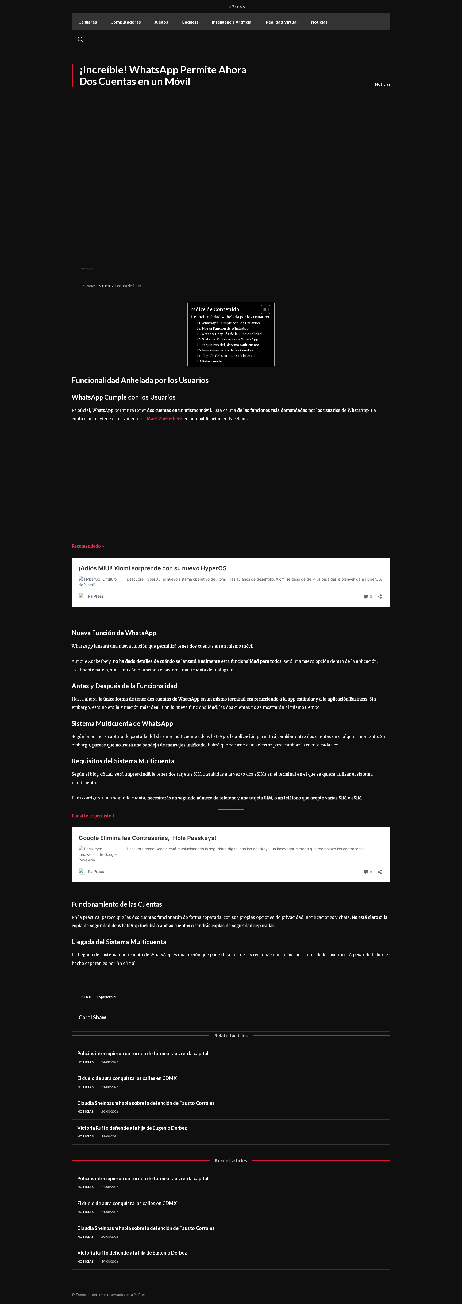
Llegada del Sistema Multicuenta (228, 356)
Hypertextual (106, 997)
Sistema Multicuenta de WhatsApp (230, 339)
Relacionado (212, 361)
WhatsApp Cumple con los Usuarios (231, 323)
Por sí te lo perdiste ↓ (93, 815)
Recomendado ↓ (88, 546)
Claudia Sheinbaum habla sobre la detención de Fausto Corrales (146, 1103)
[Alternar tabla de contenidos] (263, 309)
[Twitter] (238, 996)
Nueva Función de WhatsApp (225, 328)
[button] (231, 39)
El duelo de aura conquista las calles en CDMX (127, 1078)
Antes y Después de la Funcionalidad (232, 334)
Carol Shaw (92, 1017)
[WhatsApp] (262, 996)
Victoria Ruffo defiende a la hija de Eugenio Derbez (132, 1128)
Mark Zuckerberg (165, 418)
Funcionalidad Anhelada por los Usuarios (231, 317)
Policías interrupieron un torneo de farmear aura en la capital (143, 1053)
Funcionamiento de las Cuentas (227, 350)
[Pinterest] (250, 996)
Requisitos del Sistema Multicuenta (230, 345)
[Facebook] (226, 996)
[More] (275, 996)
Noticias (382, 84)
